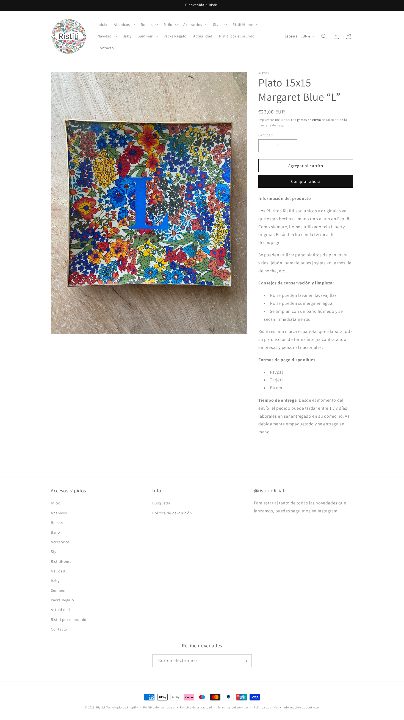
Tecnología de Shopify (122, 707)
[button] (123, 24)
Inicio (56, 503)
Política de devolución (172, 512)
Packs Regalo (62, 599)
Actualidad (60, 609)
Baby (55, 580)
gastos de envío (309, 120)
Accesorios (60, 541)
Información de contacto (301, 707)
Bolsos (57, 522)
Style (55, 551)
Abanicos (59, 512)
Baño (55, 532)
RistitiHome (61, 561)
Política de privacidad (196, 707)
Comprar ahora (306, 181)
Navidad (58, 571)
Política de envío (266, 707)
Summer (58, 590)
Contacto (59, 629)
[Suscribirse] (245, 660)
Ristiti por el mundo (69, 619)
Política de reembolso (159, 707)
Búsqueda (161, 503)
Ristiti (100, 707)
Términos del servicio (233, 707)
